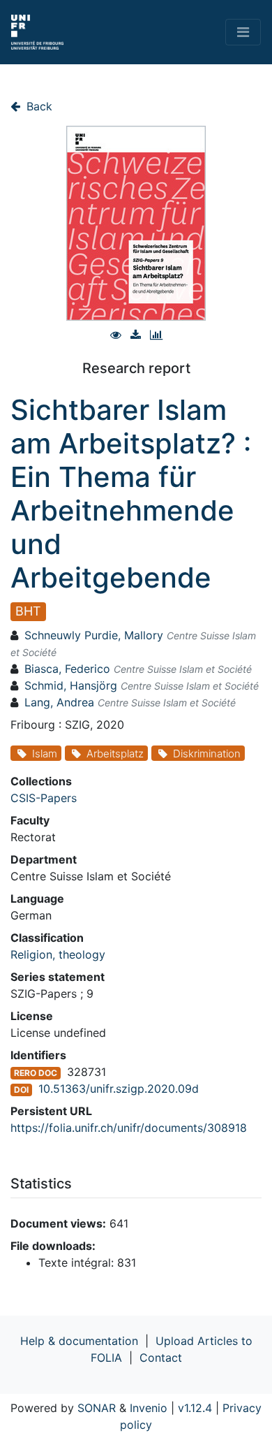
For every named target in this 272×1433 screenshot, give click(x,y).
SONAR (96, 1408)
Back (37, 106)
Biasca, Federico (67, 669)
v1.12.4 (195, 1408)
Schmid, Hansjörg (70, 685)
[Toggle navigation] (243, 32)
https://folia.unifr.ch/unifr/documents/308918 (128, 1128)
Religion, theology (57, 954)
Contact (160, 1358)
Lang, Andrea (59, 702)
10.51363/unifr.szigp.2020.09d (118, 1089)
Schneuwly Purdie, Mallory (93, 635)
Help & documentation (79, 1341)
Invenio (148, 1408)
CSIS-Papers (43, 798)
